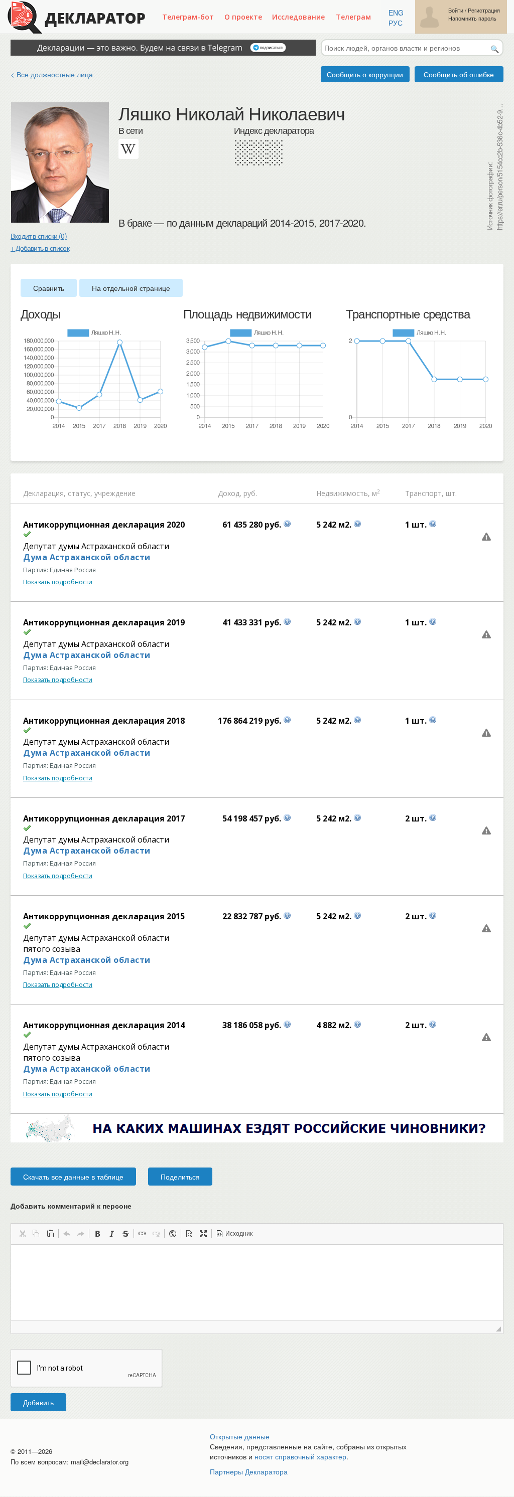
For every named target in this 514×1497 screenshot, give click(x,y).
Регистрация (484, 10)
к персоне (114, 1206)
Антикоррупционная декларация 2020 (104, 524)
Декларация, (44, 493)
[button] (22, 1233)
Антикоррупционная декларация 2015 (104, 916)
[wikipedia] (128, 149)
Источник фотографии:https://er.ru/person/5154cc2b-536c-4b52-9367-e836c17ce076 (494, 166)
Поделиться (180, 1177)
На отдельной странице (131, 288)
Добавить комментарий (71, 1206)
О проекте (243, 17)
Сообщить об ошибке (459, 74)
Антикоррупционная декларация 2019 (104, 622)
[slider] (26, 446)
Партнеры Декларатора (249, 1471)
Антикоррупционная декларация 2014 (104, 1025)
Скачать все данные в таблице (73, 1177)
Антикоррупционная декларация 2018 (104, 720)
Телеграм (353, 17)
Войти (455, 10)
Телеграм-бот (188, 17)
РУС (396, 23)
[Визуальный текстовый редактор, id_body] (257, 1282)
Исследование (298, 17)
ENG (396, 13)
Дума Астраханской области (87, 557)
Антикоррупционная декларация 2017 (104, 818)
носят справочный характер (300, 1456)
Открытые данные (240, 1436)
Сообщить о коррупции (365, 74)
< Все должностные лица (52, 74)
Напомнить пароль (472, 18)
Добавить (38, 1402)
